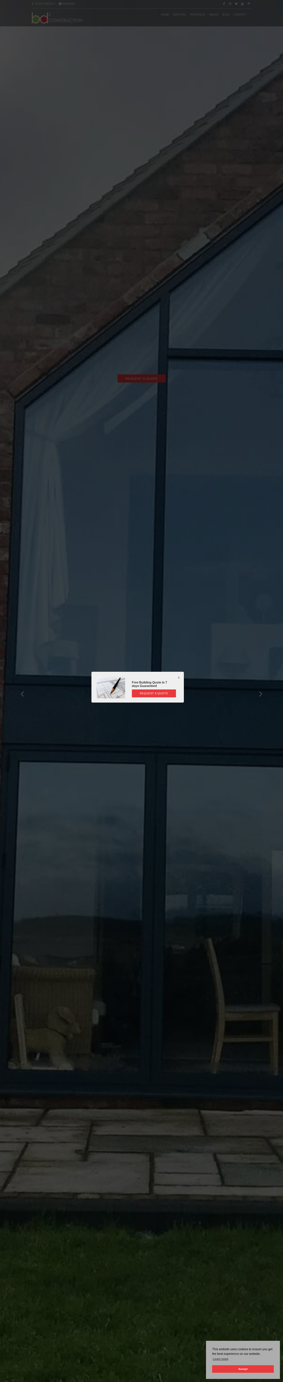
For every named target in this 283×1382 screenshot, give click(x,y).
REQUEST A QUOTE (154, 693)
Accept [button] (243, 1368)
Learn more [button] (220, 1359)
